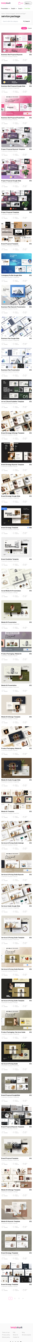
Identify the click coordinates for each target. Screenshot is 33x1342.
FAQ (14, 1332)
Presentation (4, 8)
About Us (15, 1335)
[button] (27, 60)
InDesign (15, 435)
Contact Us (16, 1337)
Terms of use (5, 1332)
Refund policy (6, 1337)
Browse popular (26, 1335)
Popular (30, 28)
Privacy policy (6, 1335)
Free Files (27, 8)
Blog (23, 1332)
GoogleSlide (16, 88)
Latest (24, 28)
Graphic (13, 8)
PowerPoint (16, 214)
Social (20, 8)
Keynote (15, 56)
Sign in (27, 3)
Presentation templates (6, 56)
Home (3, 13)
